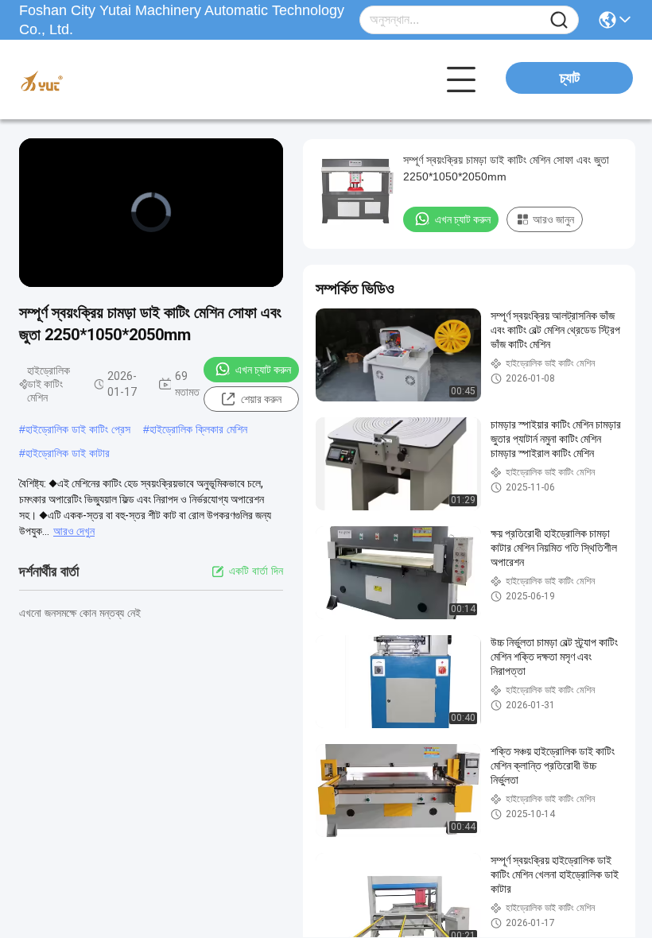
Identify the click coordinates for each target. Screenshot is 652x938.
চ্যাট (570, 78)
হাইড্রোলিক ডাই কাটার (67, 453)
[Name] (559, 20)
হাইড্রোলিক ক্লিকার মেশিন (198, 429)
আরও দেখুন (74, 531)
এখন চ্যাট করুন (263, 369)
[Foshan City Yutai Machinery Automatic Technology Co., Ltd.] (106, 79)
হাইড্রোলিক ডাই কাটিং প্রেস (77, 429)
